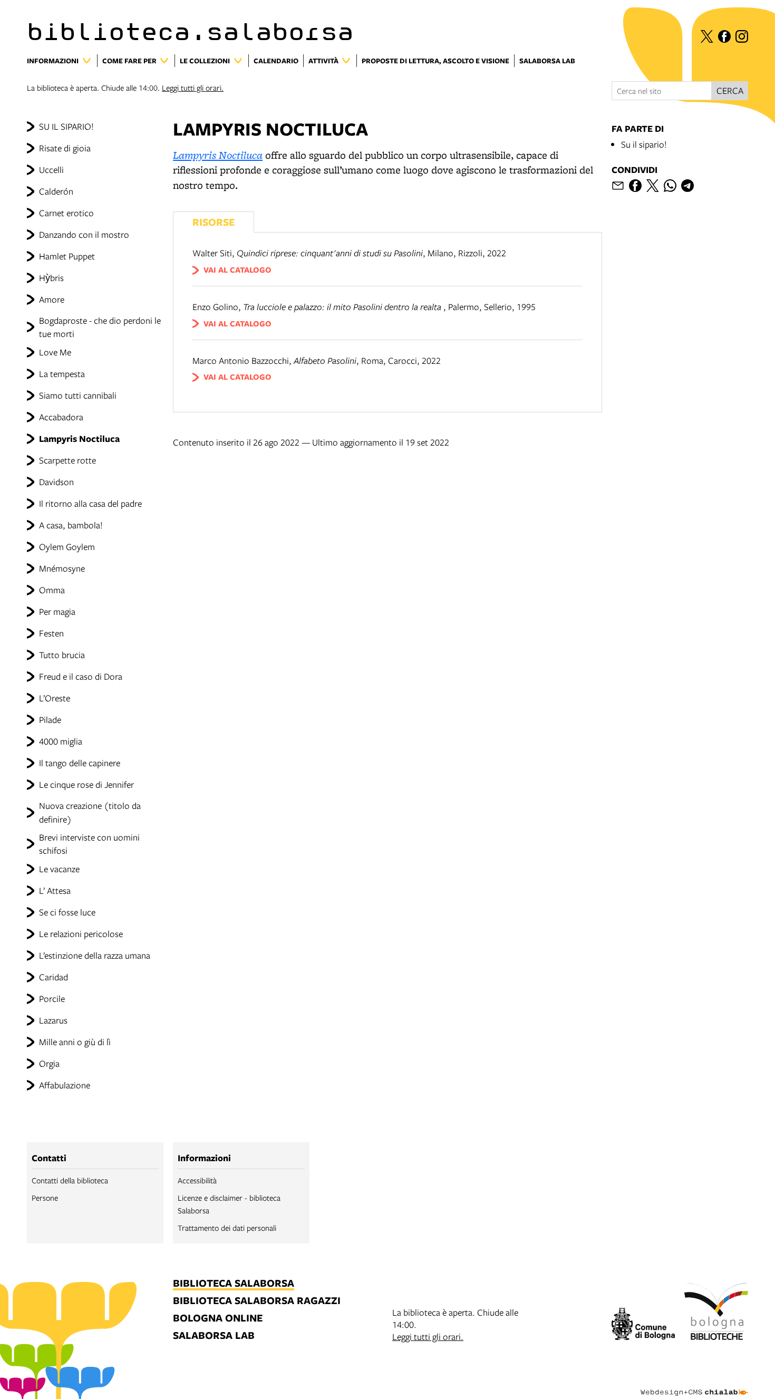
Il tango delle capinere (79, 763)
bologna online (218, 1319)
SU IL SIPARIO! (66, 126)
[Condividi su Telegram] (687, 185)
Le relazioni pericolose (81, 934)
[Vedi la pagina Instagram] (741, 36)
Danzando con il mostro (84, 234)
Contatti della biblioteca (70, 1180)
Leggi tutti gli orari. (193, 87)
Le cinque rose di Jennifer (86, 784)
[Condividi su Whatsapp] (670, 185)
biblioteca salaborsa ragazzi (257, 1301)
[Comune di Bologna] (643, 1325)
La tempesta (62, 374)
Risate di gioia (65, 148)
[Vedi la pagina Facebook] (724, 36)
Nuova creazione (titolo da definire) (90, 812)
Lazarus (53, 1020)
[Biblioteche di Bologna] (716, 1313)
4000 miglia (60, 741)
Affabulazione (64, 1085)
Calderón (56, 191)
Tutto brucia (62, 655)
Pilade (50, 719)
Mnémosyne (62, 568)
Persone (45, 1197)
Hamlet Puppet (67, 256)
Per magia (57, 611)
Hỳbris (51, 278)
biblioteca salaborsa (233, 1284)
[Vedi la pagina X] (707, 36)
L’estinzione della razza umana (94, 955)
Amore (51, 299)
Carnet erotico (66, 213)
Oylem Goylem (67, 547)
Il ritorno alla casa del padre (90, 503)
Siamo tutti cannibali (78, 395)
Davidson (56, 482)
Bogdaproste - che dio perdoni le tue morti (100, 327)
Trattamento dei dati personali (227, 1227)
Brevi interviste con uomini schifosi (89, 843)
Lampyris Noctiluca (79, 438)
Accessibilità (197, 1180)
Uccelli (51, 169)
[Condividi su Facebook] (635, 185)
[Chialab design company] (694, 1383)
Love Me (55, 352)
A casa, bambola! (71, 525)
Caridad (53, 977)
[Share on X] (652, 185)
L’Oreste (54, 698)
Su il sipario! (644, 144)
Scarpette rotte (67, 460)
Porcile (52, 998)
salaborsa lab (214, 1336)
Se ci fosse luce (67, 912)
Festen (51, 633)
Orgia (49, 1063)
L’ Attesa (55, 890)
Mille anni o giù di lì (75, 1042)
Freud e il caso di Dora (80, 676)
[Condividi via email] (618, 185)
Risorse (213, 222)
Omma (52, 590)
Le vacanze (59, 869)
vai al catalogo (238, 269)
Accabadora (61, 417)
